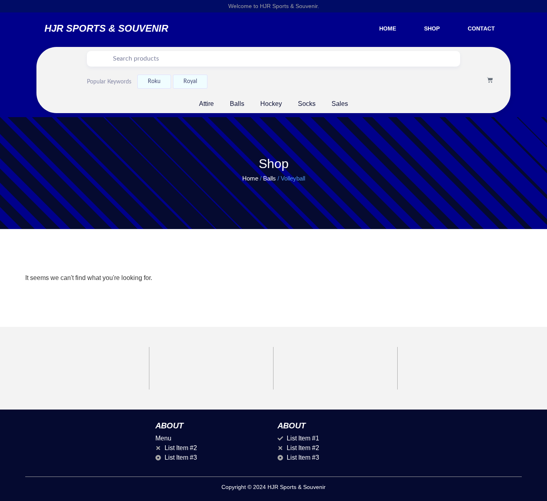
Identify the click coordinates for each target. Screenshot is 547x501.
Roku (154, 81)
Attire (206, 103)
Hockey (271, 103)
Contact (481, 28)
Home (387, 28)
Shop (432, 28)
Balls (237, 103)
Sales (340, 103)
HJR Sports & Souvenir (106, 28)
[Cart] (490, 80)
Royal (190, 81)
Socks (307, 103)
